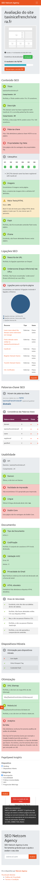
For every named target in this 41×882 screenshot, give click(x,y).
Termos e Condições (12, 879)
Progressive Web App (10, 784)
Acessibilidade (8, 778)
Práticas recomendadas (11, 780)
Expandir (34, 378)
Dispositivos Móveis (10, 768)
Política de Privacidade (12, 877)
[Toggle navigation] (36, 3)
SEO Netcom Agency (10, 2)
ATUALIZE (28, 57)
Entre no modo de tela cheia (20, 800)
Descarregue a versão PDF (15, 69)
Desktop (6, 766)
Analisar (5, 794)
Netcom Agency (21, 871)
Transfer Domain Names (12, 363)
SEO (4, 782)
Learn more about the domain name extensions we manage (12, 332)
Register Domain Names (12, 356)
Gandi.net (7, 349)
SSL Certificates (9, 370)
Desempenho (7, 775)
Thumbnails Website (8, 875)
